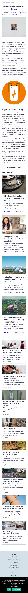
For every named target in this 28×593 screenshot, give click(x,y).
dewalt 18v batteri (11, 58)
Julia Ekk (6, 332)
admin (5, 251)
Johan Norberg (8, 292)
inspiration (23, 13)
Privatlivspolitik (16, 589)
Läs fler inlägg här (14, 167)
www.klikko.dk (15, 567)
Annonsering (14, 575)
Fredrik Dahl (7, 211)
